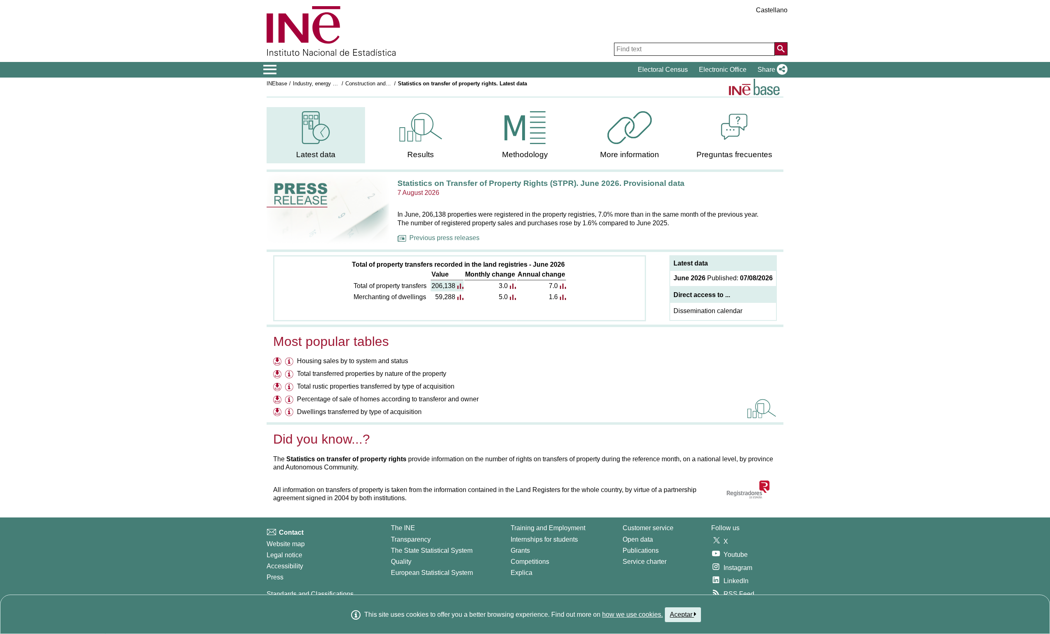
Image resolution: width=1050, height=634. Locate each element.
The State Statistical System (431, 550)
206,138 (443, 285)
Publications (641, 550)
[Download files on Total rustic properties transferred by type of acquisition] (278, 387)
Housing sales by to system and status (352, 360)
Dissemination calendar (707, 310)
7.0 (553, 285)
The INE (403, 527)
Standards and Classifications (310, 594)
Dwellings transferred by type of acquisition (359, 411)
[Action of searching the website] (781, 48)
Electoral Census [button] (663, 69)
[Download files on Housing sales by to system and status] (278, 362)
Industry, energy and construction (332, 83)
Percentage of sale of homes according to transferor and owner (388, 399)
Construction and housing (375, 83)
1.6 (553, 296)
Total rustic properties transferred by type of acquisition (375, 386)
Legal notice (284, 555)
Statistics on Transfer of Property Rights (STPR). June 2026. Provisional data (541, 183)
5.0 (503, 296)
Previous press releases (444, 237)
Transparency (411, 539)
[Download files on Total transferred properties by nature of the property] (278, 375)
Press (275, 577)
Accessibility (285, 566)
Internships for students (544, 539)
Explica (521, 572)
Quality (401, 561)
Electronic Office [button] (722, 69)
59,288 (445, 296)
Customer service (648, 527)
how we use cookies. (632, 614)
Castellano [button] (772, 10)
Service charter (645, 561)
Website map (286, 543)
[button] (771, 69)
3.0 (503, 285)
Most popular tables (331, 341)
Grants (520, 550)
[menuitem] (316, 135)
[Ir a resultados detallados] (761, 408)
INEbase (277, 83)
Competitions (530, 561)
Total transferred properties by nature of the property (371, 373)
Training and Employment (548, 527)
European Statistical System (432, 572)
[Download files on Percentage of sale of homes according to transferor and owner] (278, 400)
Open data (638, 539)
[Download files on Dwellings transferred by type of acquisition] (278, 413)
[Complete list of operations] (754, 87)
